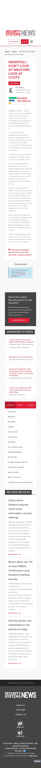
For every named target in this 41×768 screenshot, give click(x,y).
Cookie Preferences (11, 748)
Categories (10, 405)
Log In (24, 42)
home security (16, 250)
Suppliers (11, 427)
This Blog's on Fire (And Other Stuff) (20, 482)
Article (14, 51)
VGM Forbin (33, 756)
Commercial (12, 412)
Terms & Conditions (26, 743)
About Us (20, 705)
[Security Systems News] (20, 33)
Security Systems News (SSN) (18, 252)
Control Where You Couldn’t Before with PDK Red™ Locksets (21, 341)
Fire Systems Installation (16, 467)
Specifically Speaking (15, 452)
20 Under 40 (12, 457)
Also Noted (11, 442)
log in (18, 272)
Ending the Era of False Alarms (21, 357)
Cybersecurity (12, 432)
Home (7, 51)
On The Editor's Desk (15, 447)
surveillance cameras (24, 255)
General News (14, 83)
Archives (31, 405)
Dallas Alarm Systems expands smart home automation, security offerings (20, 509)
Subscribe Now (19, 320)
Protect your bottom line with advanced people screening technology (20, 390)
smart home (12, 255)
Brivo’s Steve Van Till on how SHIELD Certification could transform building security (20, 570)
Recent (20, 405)
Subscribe (14, 42)
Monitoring (11, 417)
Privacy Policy (7, 743)
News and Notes (13, 472)
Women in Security (14, 477)
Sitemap (16, 743)
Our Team (20, 710)
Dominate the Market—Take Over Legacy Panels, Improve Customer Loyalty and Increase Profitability (21, 372)
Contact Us (20, 715)
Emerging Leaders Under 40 (17, 462)
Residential (25, 250)
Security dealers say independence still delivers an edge (19, 625)
